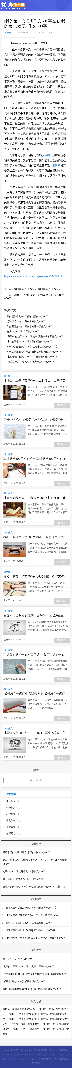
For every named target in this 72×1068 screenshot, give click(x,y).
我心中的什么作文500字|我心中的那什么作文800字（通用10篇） (36, 537)
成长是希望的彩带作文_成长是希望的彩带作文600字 (34, 351)
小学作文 (13, 800)
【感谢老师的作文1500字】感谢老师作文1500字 (32, 356)
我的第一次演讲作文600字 (23, 1019)
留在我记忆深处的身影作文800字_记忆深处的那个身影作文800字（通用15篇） (36, 615)
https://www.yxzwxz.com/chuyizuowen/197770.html (34, 276)
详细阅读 (60, 405)
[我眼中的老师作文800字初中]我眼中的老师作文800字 (35, 336)
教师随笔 (13, 833)
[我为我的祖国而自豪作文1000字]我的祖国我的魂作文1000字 (34, 974)
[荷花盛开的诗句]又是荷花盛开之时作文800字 (30, 361)
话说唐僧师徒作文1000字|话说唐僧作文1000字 (30, 930)
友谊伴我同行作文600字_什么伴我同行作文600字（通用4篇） (35, 886)
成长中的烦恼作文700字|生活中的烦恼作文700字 (32, 346)
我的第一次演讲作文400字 (25, 1024)
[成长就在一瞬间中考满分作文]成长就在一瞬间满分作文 (36, 693)
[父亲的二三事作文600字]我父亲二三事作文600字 (28, 966)
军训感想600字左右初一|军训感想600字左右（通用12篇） (36, 458)
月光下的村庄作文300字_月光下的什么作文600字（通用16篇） (36, 576)
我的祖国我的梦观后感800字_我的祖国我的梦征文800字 (32, 989)
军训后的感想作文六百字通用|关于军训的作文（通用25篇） (36, 654)
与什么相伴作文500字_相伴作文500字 (23, 879)
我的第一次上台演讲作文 (26, 1029)
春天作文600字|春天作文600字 (23, 331)
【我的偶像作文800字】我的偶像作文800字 (29, 341)
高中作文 (13, 814)
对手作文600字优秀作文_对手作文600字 (24, 871)
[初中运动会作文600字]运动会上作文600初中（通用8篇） (36, 419)
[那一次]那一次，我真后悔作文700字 (26, 321)
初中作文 (13, 807)
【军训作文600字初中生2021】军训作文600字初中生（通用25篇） (36, 733)
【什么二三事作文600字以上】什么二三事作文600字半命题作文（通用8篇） (36, 380)
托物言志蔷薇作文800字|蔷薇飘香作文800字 (29, 922)
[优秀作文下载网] (13, 8)
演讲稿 (46, 155)
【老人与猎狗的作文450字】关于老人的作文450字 (32, 915)
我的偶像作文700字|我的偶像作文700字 (37, 288)
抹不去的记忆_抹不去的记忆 (17, 959)
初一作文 (9, 32)
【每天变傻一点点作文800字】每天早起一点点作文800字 (35, 937)
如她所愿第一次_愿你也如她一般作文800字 (29, 326)
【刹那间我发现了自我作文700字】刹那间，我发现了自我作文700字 (36, 498)
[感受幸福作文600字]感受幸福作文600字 (24, 981)
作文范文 (13, 827)
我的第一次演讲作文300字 (23, 1014)
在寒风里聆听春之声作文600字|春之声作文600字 (31, 907)
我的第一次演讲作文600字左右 (19, 1009)
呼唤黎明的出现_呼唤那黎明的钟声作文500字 (26, 852)
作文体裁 (13, 820)
